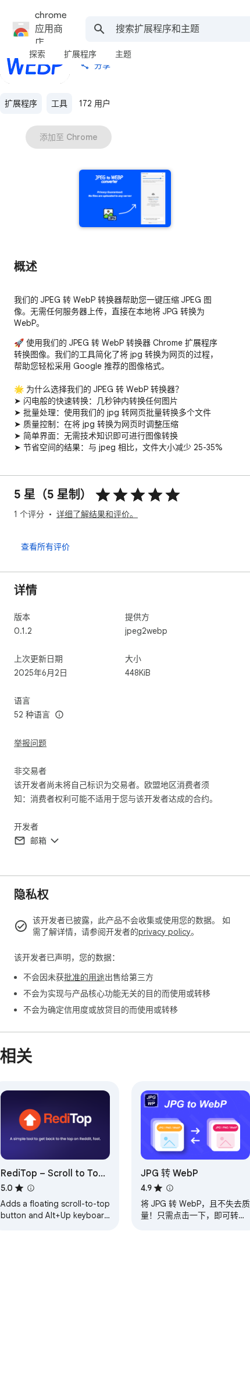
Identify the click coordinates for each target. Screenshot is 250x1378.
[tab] (37, 54)
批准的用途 (84, 977)
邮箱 (38, 840)
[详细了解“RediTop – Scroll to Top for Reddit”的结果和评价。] (31, 1188)
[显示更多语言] (59, 715)
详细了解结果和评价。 (97, 514)
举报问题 (30, 743)
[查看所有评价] (45, 546)
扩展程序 (21, 103)
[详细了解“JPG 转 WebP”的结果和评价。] (170, 1188)
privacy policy (164, 932)
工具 (59, 103)
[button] (125, 199)
